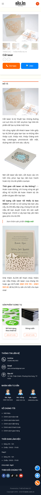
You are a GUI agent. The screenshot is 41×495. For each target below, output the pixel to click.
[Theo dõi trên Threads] (17, 476)
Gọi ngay (12, 66)
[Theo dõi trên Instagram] (8, 476)
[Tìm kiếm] (37, 4)
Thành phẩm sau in (20, 52)
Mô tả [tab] (5, 84)
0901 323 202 (8, 400)
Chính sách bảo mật (11, 417)
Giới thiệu (7, 413)
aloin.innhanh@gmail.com (16, 368)
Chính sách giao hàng (12, 431)
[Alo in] (20, 3)
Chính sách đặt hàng (11, 424)
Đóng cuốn (30, 328)
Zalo (31, 66)
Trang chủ (7, 52)
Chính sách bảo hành (11, 420)
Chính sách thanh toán (12, 427)
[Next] (35, 28)
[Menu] (3, 3)
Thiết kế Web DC (25, 488)
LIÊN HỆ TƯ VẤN (11, 335)
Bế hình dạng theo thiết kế (11, 329)
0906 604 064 (33, 400)
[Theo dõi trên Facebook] (4, 476)
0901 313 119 (20, 400)
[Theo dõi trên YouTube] (21, 476)
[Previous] (6, 28)
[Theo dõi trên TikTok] (12, 476)
